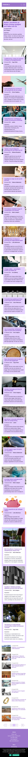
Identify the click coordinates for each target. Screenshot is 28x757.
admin (13, 122)
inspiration (6, 32)
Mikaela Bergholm (16, 152)
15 (22, 725)
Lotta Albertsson (16, 242)
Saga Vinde (14, 62)
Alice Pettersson (17, 302)
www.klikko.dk (15, 741)
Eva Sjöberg (15, 272)
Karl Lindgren (7, 30)
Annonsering (14, 746)
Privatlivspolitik (16, 755)
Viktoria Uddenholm (16, 182)
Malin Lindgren (15, 212)
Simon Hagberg (15, 92)
